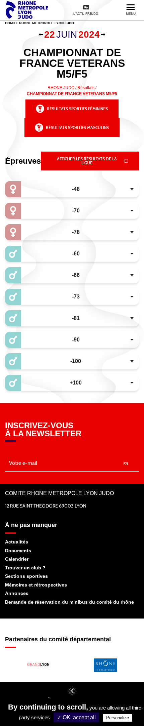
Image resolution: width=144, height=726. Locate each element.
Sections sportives (26, 576)
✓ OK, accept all (76, 717)
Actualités (16, 541)
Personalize (117, 717)
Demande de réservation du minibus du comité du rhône (69, 602)
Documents (18, 550)
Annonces (16, 593)
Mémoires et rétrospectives (36, 585)
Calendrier (16, 559)
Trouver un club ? (25, 567)
